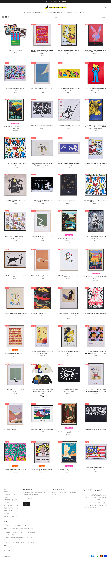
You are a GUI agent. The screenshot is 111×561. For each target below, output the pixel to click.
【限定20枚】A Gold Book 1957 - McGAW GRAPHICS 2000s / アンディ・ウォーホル (68, 275)
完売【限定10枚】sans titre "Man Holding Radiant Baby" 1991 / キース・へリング (96, 89)
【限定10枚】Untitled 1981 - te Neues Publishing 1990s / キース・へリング (95, 314)
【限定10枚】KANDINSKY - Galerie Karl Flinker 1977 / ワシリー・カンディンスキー (42, 352)
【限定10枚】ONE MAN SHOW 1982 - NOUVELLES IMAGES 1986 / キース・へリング (15, 237)
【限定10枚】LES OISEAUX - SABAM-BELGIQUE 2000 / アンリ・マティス (69, 164)
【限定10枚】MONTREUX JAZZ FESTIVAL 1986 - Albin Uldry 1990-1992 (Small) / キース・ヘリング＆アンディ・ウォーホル (42, 51)
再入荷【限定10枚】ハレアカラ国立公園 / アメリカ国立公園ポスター (15, 127)
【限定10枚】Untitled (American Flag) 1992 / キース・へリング (96, 468)
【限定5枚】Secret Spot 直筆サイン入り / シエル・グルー (42, 237)
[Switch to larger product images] (3, 17)
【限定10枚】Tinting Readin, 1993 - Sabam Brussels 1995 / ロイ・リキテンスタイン (95, 164)
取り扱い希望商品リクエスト (11, 508)
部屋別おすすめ (56, 12)
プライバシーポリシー (9, 494)
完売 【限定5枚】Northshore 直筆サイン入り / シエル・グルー (42, 89)
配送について (7, 502)
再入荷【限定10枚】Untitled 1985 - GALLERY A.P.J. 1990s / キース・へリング (42, 125)
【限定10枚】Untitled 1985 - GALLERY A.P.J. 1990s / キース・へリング (95, 430)
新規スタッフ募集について (10, 516)
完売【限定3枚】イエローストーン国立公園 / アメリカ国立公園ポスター (68, 470)
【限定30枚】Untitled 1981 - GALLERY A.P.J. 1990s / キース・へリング (69, 200)
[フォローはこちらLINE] (9, 550)
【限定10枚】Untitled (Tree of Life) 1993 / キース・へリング (15, 470)
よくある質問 (69, 12)
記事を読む (63, 12)
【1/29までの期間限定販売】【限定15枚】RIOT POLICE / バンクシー (96, 237)
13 (62, 478)
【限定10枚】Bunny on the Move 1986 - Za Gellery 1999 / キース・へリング (69, 50)
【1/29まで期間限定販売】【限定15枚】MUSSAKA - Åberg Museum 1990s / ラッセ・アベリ (42, 164)
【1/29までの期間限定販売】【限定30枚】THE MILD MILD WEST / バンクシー (42, 200)
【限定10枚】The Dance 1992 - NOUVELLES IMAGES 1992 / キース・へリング (69, 89)
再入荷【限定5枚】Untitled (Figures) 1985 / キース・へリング (15, 89)
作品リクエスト (83, 12)
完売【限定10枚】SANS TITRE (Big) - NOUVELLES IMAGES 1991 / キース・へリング (95, 200)
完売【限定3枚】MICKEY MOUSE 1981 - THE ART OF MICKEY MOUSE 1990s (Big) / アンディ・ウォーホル (95, 352)
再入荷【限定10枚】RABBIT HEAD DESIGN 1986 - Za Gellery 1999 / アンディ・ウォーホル (95, 50)
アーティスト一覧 (39, 12)
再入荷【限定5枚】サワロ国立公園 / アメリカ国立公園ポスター (95, 277)
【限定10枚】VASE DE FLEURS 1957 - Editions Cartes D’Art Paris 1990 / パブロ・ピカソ (15, 314)
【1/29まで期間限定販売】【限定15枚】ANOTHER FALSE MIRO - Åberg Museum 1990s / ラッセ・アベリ (95, 390)
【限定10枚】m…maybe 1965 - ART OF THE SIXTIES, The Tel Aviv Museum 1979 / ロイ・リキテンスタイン (42, 470)
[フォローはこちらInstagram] (5, 550)
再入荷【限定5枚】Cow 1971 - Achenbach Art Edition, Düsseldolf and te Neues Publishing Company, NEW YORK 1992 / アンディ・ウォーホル (95, 126)
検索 (5, 489)
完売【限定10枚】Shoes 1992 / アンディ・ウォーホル (42, 313)
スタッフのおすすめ (48, 12)
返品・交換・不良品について (11, 505)
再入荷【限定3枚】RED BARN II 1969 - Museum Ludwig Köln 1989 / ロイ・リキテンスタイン (42, 430)
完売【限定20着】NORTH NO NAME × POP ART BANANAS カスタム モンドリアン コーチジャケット (42, 390)
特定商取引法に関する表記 (10, 500)
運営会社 (6, 492)
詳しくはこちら (55, 498)
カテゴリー (31, 12)
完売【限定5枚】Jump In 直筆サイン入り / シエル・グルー (15, 390)
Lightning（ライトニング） (23, 525)
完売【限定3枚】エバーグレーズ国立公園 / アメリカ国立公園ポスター (68, 239)
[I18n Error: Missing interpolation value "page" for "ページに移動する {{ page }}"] (67, 478)
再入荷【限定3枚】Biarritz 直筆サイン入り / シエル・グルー (42, 275)
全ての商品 (26, 12)
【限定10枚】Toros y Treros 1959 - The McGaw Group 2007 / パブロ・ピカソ (15, 275)
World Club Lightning (28, 528)
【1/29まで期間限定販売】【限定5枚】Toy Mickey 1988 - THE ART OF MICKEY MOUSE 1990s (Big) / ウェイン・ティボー (69, 315)
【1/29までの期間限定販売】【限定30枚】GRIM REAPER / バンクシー (15, 200)
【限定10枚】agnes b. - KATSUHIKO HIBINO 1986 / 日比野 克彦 (69, 352)
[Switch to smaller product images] (6, 17)
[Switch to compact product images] (8, 17)
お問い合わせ (7, 513)
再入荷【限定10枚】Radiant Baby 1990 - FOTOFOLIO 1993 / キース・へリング (69, 390)
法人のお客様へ (76, 12)
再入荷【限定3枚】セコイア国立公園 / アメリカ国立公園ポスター (68, 431)
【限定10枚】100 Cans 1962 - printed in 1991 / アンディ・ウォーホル (15, 354)
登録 (26, 504)
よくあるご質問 (8, 510)
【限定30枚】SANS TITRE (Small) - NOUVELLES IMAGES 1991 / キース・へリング (15, 164)
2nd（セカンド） (9, 534)
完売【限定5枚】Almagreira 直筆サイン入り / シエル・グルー (15, 430)
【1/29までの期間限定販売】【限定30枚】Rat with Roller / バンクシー (69, 125)
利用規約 (6, 497)
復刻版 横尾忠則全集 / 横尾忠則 (15, 50)
